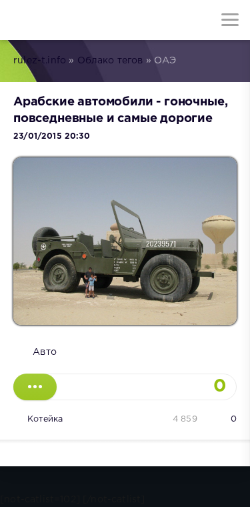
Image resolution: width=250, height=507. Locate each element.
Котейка (45, 419)
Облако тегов (110, 61)
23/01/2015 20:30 (51, 136)
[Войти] (60, 20)
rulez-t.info (39, 61)
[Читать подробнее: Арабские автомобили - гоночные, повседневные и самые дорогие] (35, 387)
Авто (45, 352)
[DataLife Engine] (20, 20)
